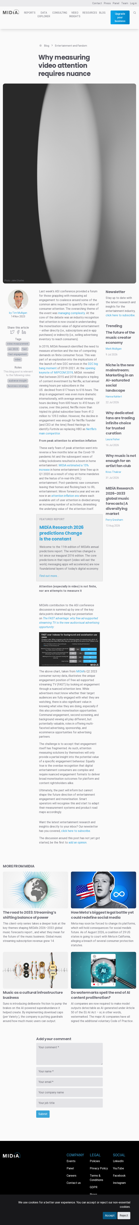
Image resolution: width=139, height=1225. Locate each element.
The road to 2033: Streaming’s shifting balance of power (29, 915)
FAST (24, 349)
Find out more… (49, 576)
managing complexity (71, 313)
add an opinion (78, 842)
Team (124, 3)
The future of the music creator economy (120, 337)
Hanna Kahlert (114, 396)
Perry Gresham (114, 519)
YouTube (118, 1168)
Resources (90, 12)
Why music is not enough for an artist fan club (121, 460)
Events (71, 1161)
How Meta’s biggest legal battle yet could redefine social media (102, 915)
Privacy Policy (99, 1168)
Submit (42, 1114)
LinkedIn (118, 1161)
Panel (116, 3)
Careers (71, 1175)
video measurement (17, 344)
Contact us (74, 1183)
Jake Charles (17, 280)
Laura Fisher (113, 439)
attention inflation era (65, 496)
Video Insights (74, 14)
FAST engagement (18, 354)
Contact (97, 3)
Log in (133, 3)
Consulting (59, 12)
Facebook (119, 1175)
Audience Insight (18, 381)
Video (18, 359)
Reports (29, 12)
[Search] (134, 20)
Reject (124, 1215)
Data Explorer (44, 14)
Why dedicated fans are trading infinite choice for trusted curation (120, 423)
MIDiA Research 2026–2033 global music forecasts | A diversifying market (119, 501)
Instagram (119, 1183)
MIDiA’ (80, 671)
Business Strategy (18, 386)
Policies (95, 1161)
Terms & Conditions (96, 1178)
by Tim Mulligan (18, 312)
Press (107, 3)
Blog (102, 12)
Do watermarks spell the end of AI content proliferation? (100, 995)
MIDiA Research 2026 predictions (61, 533)
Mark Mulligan (114, 348)
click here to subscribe (75, 831)
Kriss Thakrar (113, 471)
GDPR (93, 1187)
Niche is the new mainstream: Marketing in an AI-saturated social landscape (120, 377)
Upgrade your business (120, 17)
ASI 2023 (13, 349)
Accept (110, 1215)
